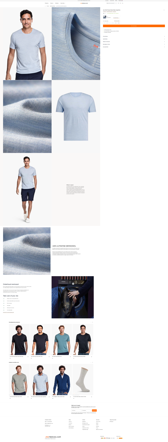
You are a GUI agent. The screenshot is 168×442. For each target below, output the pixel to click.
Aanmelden (92, 223)
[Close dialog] (98, 210)
